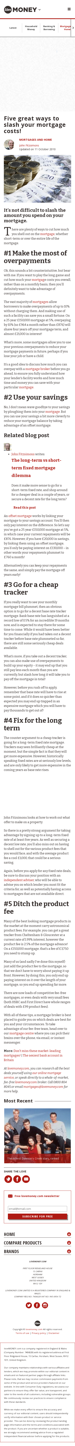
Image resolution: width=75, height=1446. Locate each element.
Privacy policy (39, 1333)
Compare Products (23, 1243)
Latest (13, 27)
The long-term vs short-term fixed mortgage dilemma (36, 468)
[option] (37, 1136)
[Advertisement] (37, 74)
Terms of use (22, 1333)
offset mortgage (20, 516)
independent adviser (19, 880)
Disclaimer (53, 1333)
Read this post (24, 507)
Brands (11, 1251)
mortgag (38, 280)
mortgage (47, 234)
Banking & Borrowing (49, 28)
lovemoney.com (34, 1329)
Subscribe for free (37, 1216)
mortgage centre (21, 1033)
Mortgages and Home (35, 139)
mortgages (40, 302)
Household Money (31, 28)
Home (9, 1234)
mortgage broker (37, 369)
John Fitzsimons (29, 145)
